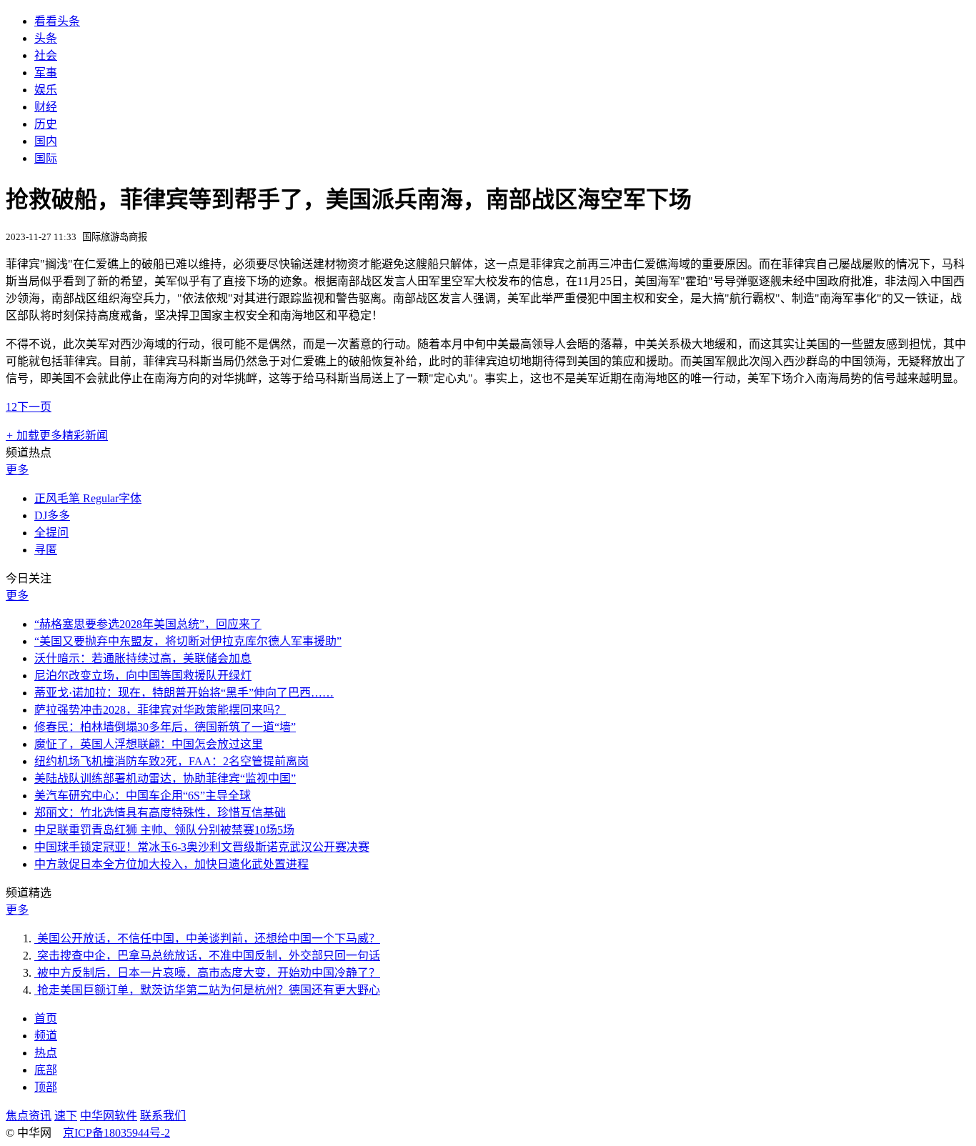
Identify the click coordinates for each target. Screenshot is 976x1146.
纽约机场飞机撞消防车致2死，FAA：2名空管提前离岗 (171, 761)
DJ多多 (52, 515)
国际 (45, 158)
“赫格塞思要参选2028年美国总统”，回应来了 (148, 624)
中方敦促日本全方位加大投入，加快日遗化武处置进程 (171, 864)
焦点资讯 (28, 1116)
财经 (45, 107)
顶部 (45, 1087)
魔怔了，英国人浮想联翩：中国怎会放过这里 (148, 744)
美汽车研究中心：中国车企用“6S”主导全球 (142, 795)
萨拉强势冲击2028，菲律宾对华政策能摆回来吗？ (160, 710)
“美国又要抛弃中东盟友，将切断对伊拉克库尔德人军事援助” (188, 641)
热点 (45, 1053)
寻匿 (45, 550)
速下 (65, 1116)
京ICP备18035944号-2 (116, 1133)
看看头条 (57, 21)
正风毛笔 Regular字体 (87, 498)
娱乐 (45, 90)
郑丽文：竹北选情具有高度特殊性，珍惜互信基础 (160, 813)
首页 (45, 1018)
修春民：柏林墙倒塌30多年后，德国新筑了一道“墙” (165, 727)
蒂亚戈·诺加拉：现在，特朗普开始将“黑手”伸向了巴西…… (184, 693)
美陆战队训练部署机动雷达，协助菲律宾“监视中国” (165, 778)
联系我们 (163, 1116)
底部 (45, 1070)
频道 (45, 1036)
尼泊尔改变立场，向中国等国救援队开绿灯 (143, 675)
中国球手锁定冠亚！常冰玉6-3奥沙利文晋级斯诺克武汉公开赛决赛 (201, 847)
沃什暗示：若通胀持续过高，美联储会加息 (143, 658)
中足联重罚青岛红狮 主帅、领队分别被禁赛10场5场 (164, 830)
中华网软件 (108, 1116)
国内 (45, 141)
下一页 (34, 407)
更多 (17, 470)
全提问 (51, 533)
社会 (45, 55)
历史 (45, 124)
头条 (45, 38)
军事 (45, 72)
